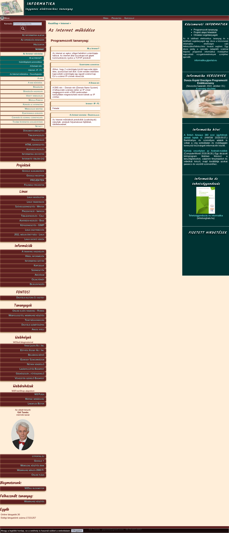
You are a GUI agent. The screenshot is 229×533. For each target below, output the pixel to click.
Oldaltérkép (38, 279)
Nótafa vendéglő (35, 364)
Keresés (8, 23)
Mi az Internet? (35, 58)
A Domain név (36, 66)
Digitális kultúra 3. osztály (30, 297)
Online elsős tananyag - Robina (28, 310)
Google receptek (35, 175)
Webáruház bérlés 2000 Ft (30, 470)
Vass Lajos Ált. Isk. (34, 345)
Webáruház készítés (34, 501)
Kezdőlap (53, 23)
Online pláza (37, 474)
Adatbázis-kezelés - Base (31, 220)
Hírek (105, 18)
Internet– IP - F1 (35, 70)
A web (40, 78)
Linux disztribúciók (34, 229)
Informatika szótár (34, 260)
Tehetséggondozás (34, 320)
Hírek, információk (34, 256)
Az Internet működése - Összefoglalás (26, 74)
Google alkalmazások (33, 171)
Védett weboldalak (34, 96)
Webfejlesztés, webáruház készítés (26, 315)
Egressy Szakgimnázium (32, 359)
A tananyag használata (33, 251)
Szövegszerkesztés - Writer (29, 206)
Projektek (116, 18)
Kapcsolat (129, 18)
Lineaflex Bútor (36, 403)
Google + (39, 460)
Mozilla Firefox (36, 100)
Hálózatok (38, 44)
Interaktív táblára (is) (33, 158)
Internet (40, 49)
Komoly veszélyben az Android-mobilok (205, 150)
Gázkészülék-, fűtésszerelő (30, 373)
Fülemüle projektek (34, 185)
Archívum (39, 274)
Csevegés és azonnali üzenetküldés (27, 117)
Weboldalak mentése (34, 109)
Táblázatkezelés (36, 135)
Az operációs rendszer (32, 39)
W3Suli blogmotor (34, 488)
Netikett (39, 126)
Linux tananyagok (35, 201)
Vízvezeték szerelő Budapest (29, 378)
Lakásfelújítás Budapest (31, 369)
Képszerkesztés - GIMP (32, 225)
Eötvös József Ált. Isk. (32, 350)
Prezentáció (38, 140)
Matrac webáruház (34, 399)
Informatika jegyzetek (33, 154)
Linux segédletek (35, 197)
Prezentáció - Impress (33, 211)
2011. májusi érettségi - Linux (29, 234)
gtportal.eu (38, 456)
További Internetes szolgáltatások (28, 122)
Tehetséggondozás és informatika (206, 215)
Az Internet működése (33, 54)
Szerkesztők (37, 270)
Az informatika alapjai (33, 35)
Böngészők (38, 87)
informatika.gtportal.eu (205, 60)
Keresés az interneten (33, 104)
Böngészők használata (33, 91)
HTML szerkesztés (34, 144)
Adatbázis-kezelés (35, 149)
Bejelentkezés (37, 284)
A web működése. (35, 82)
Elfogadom (77, 531)
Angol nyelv (38, 329)
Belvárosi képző (36, 355)
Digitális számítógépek (32, 324)
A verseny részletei (205, 88)
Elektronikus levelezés (32, 113)
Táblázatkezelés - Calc (32, 215)
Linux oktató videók (34, 239)
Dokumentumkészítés (33, 130)
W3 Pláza (39, 394)
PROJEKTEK (37, 180)
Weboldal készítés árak (32, 465)
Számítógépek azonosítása (30, 62)
